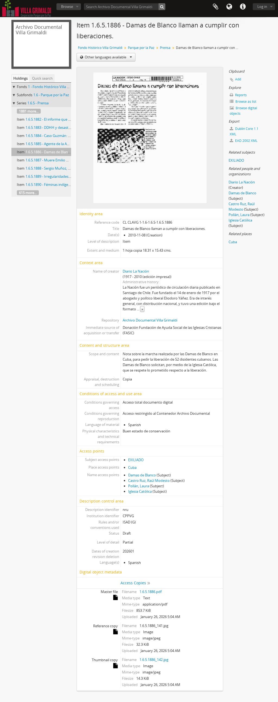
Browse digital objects (243, 111)
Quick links (242, 7)
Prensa (165, 47)
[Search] (162, 6)
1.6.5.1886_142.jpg (154, 659)
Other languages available (105, 57)
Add (238, 79)
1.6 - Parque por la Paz (51, 94)
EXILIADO (136, 459)
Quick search (42, 78)
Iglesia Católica (140, 491)
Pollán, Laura (138, 485)
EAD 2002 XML (245, 140)
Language (229, 7)
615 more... (28, 192)
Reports (240, 95)
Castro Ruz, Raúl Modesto (149, 480)
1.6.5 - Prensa (38, 103)
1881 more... (29, 111)
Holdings (20, 78)
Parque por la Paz (141, 47)
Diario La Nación (136, 271)
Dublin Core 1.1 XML (244, 131)
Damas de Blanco (142, 475)
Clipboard (215, 7)
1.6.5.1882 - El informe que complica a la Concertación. (69, 119)
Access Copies (133, 582)
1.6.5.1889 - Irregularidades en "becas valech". (62, 176)
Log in (262, 6)
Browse (67, 6)
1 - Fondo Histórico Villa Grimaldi (54, 86)
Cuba (132, 467)
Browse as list (245, 101)
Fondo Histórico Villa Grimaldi (100, 47)
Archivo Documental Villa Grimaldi (150, 320)
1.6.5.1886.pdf (151, 591)
